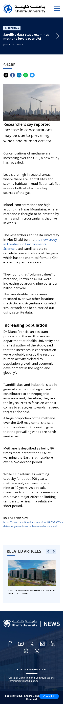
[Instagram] (42, 643)
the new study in (30, 244)
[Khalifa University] (31, 626)
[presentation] (48, 551)
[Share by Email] (32, 75)
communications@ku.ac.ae (23, 680)
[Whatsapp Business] (37, 651)
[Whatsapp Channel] (26, 651)
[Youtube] (20, 643)
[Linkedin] (53, 643)
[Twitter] (31, 643)
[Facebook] (10, 643)
